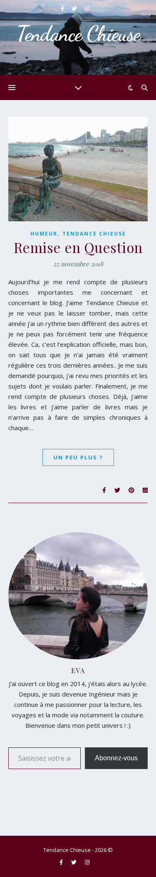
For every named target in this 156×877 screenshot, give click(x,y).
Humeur (43, 233)
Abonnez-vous (116, 758)
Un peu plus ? (78, 457)
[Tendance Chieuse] (78, 37)
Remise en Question (78, 247)
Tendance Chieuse (94, 233)
